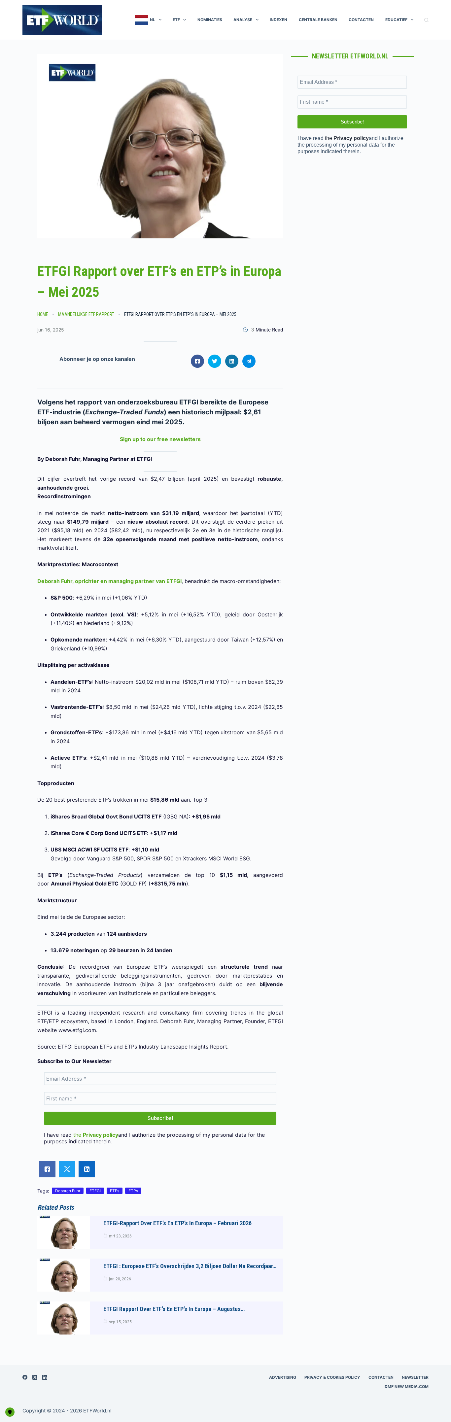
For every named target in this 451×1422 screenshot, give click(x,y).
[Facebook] (24, 1377)
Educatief (396, 19)
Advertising (282, 1377)
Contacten (361, 19)
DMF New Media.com (407, 1386)
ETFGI (95, 1190)
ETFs (114, 1190)
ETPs (133, 1190)
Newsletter (415, 1377)
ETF (176, 19)
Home (42, 314)
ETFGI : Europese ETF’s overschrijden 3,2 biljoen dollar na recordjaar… (189, 1266)
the (95, 1134)
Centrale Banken (318, 19)
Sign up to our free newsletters (160, 439)
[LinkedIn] (44, 1377)
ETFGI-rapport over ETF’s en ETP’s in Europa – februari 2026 (177, 1223)
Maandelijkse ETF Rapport (86, 314)
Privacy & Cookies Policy (332, 1377)
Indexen (278, 19)
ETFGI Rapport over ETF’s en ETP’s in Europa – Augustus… (174, 1308)
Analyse (242, 19)
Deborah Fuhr (67, 1190)
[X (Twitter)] (34, 1377)
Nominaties (209, 19)
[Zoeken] (426, 20)
